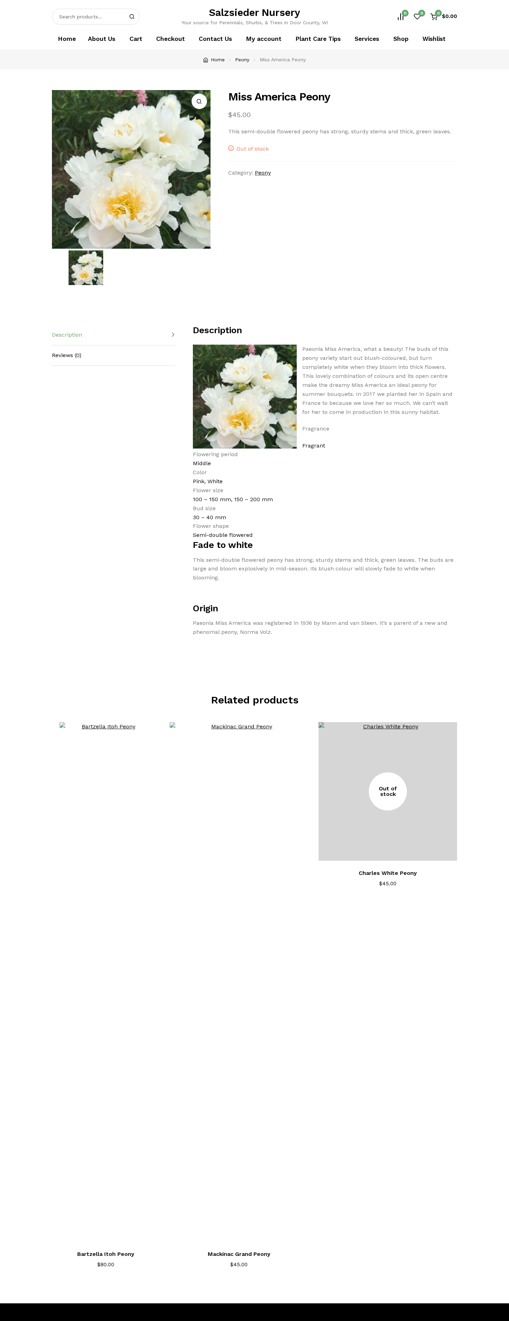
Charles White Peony (388, 873)
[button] (199, 101)
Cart (136, 38)
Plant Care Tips (318, 38)
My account (264, 38)
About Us (101, 38)
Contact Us (215, 38)
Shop (401, 38)
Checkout (170, 38)
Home (67, 38)
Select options (110, 1232)
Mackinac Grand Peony (239, 1254)
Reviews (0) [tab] (66, 355)
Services (367, 38)
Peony (242, 59)
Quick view (151, 753)
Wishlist (434, 38)
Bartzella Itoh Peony (105, 1254)
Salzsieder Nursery (254, 12)
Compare (151, 734)
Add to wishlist (151, 772)
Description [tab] (67, 334)
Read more (392, 851)
